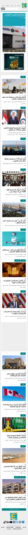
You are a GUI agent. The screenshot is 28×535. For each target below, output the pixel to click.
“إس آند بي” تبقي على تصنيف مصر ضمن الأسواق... (14, 222)
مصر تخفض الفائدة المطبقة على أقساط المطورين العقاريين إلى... (15, 498)
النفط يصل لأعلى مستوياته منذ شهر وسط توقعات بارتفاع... (14, 98)
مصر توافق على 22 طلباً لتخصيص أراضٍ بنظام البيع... (15, 467)
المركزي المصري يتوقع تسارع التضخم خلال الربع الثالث (16, 375)
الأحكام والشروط (9, 527)
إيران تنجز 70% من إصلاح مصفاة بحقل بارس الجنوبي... (15, 160)
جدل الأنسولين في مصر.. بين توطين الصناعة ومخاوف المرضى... (14, 251)
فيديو (3, 5)
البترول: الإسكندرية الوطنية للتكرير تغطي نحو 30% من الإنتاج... (15, 129)
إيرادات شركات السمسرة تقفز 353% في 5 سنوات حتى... (16, 191)
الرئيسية (18, 5)
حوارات (11, 5)
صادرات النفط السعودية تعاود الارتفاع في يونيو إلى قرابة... (16, 437)
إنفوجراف (7, 5)
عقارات (17, 477)
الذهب (17, 260)
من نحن (24, 527)
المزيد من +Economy (14, 509)
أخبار (15, 5)
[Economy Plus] (24, 5)
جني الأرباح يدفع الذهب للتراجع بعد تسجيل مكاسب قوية (15, 282)
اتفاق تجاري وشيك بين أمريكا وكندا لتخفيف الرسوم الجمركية (14, 406)
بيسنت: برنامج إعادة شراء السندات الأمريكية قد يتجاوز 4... (15, 313)
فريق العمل (18, 527)
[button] (13, 50)
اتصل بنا (9, 529)
